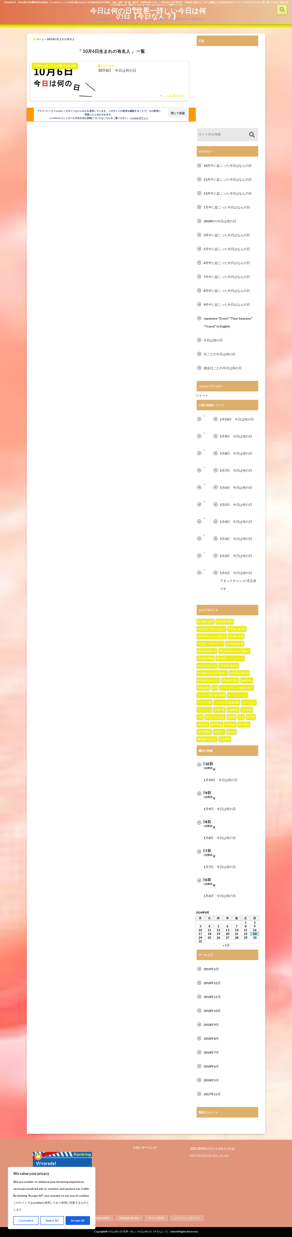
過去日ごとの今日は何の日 (223, 368)
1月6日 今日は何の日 (236, 487)
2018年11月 (212, 997)
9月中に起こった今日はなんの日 (227, 304)
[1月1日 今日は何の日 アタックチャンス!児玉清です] (205, 570)
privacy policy (101, 19)
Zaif (214, 687)
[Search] (251, 134)
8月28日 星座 (205, 621)
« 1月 (226, 945)
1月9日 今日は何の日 (236, 436)
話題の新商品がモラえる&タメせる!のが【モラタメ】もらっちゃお (212, 1151)
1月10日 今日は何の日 (237, 419)
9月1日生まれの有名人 (211, 629)
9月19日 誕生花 (228, 665)
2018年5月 (211, 1080)
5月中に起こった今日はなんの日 (227, 249)
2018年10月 (212, 1011)
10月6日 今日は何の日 (117, 70)
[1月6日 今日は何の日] (205, 484)
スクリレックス (237, 695)
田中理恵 (243, 724)
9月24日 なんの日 (208, 680)
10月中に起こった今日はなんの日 (228, 165)
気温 (241, 717)
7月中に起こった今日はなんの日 (227, 276)
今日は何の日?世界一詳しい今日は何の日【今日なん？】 (148, 13)
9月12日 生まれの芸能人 (234, 651)
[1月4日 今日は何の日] (205, 518)
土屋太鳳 (219, 709)
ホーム (40, 39)
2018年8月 (211, 1038)
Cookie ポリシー (139, 118)
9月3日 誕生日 (237, 629)
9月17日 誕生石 (207, 665)
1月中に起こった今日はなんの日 (227, 207)
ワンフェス (204, 709)
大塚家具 (233, 709)
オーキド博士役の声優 (211, 695)
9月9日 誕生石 (235, 643)
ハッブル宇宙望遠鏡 (226, 702)
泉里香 (251, 717)
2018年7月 (211, 1052)
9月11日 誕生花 (207, 651)
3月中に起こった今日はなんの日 (227, 235)
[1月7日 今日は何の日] (205, 467)
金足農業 (224, 739)
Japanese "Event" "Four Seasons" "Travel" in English (228, 322)
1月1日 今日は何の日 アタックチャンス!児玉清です (238, 581)
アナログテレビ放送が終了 (236, 687)
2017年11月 (212, 1094)
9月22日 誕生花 (239, 673)
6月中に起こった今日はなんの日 (227, 263)
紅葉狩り (219, 731)
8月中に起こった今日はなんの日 (227, 290)
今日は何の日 (213, 340)
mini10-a (246, 680)
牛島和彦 (230, 724)
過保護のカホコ (207, 739)
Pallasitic (203, 687)
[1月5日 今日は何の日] (205, 501)
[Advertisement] (227, 88)
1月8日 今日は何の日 (236, 453)
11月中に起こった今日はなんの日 (228, 179)
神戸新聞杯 (204, 731)
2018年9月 (211, 1024)
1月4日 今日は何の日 (236, 521)
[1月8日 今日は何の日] (205, 450)
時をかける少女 (215, 717)
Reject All (52, 1220)
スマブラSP (204, 702)
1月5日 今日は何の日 (236, 504)
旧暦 (200, 717)
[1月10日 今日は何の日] (205, 416)
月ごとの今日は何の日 (219, 354)
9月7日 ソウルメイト (210, 643)
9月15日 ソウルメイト (230, 658)
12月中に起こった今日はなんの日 (228, 193)
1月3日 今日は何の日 (236, 538)
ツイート (202, 395)
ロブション (249, 702)
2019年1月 (211, 969)
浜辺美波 (202, 724)
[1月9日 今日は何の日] (205, 433)
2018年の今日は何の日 (220, 221)
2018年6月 (211, 1066)
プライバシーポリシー (189, 19)
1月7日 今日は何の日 (236, 470)
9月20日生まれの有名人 (212, 673)
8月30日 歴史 (224, 621)
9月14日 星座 (205, 658)
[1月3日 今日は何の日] (205, 536)
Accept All (77, 1220)
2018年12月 (212, 983)
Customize (26, 1220)
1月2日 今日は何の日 (236, 556)
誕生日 (231, 731)
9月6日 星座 (236, 636)
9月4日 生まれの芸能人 (211, 636)
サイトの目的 (157, 19)
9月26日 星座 (230, 680)
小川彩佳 (246, 709)
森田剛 (231, 717)
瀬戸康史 (216, 724)
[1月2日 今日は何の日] (205, 553)
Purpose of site (129, 19)
